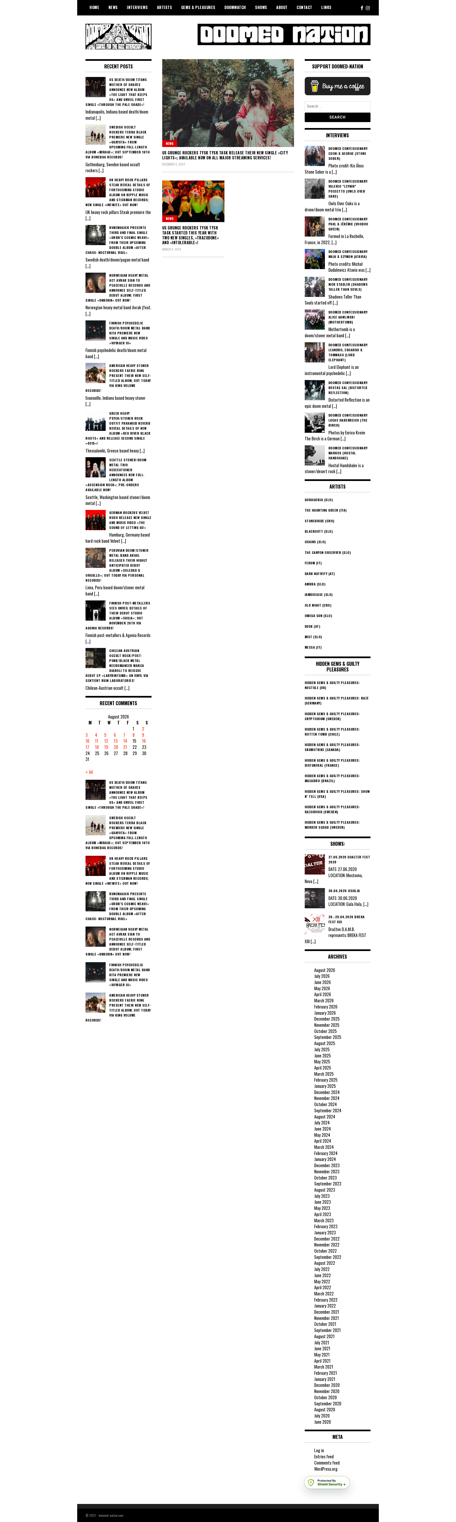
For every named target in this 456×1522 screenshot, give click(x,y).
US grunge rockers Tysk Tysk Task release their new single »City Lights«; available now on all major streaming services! (225, 155)
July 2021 (321, 1342)
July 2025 (322, 1049)
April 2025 (322, 1068)
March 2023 (324, 1220)
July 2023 (322, 1196)
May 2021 (322, 1354)
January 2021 (324, 1379)
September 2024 (327, 1110)
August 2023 (324, 1190)
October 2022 (325, 1251)
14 (125, 741)
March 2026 (324, 1000)
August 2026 (324, 970)
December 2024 (327, 1092)
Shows (261, 7)
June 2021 (322, 1348)
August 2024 (324, 1116)
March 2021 (323, 1367)
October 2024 (325, 1104)
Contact (304, 7)
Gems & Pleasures (198, 7)
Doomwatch (235, 7)
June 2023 (322, 1202)
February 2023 (325, 1226)
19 (106, 747)
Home (94, 7)
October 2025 (325, 1031)
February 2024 (325, 1153)
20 (116, 747)
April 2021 (322, 1361)
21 (125, 747)
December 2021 (326, 1312)
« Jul (89, 772)
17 (87, 747)
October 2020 (325, 1397)
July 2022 (322, 1269)
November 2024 (326, 1098)
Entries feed (324, 1456)
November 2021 (326, 1318)
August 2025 (324, 1043)
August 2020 (324, 1409)
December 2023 (327, 1165)
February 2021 (325, 1373)
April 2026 (322, 994)
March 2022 (324, 1293)
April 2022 (322, 1287)
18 (97, 747)
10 (87, 741)
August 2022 (324, 1263)
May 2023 (322, 1208)
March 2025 (324, 1074)
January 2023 (325, 1232)
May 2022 (322, 1281)
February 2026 (325, 1007)
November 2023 (326, 1171)
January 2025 (325, 1086)
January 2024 (325, 1159)
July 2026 (322, 976)
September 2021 (327, 1330)
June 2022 (322, 1275)
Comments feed (327, 1463)
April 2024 (322, 1141)
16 (144, 741)
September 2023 (327, 1183)
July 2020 (322, 1416)
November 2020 (326, 1391)
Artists (164, 7)
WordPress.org (325, 1469)
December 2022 (327, 1239)
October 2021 (325, 1324)
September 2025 (327, 1037)
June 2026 (322, 982)
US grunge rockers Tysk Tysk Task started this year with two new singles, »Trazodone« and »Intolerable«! (190, 235)
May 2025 (322, 1061)
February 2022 (325, 1300)
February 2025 (325, 1080)
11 (96, 741)
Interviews (137, 7)
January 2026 (325, 1013)
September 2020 (327, 1403)
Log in (319, 1450)
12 (106, 741)
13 (116, 741)
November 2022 (326, 1244)
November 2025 (326, 1025)
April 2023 (322, 1214)
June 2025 (322, 1055)
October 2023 (325, 1178)
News (113, 7)
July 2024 (322, 1122)
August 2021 (324, 1336)
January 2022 (325, 1306)
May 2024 (322, 1135)
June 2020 (322, 1422)
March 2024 (324, 1147)
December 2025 (327, 1019)
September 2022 (327, 1257)
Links (326, 7)
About (282, 7)
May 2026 (322, 988)
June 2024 (322, 1129)
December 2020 (327, 1385)
